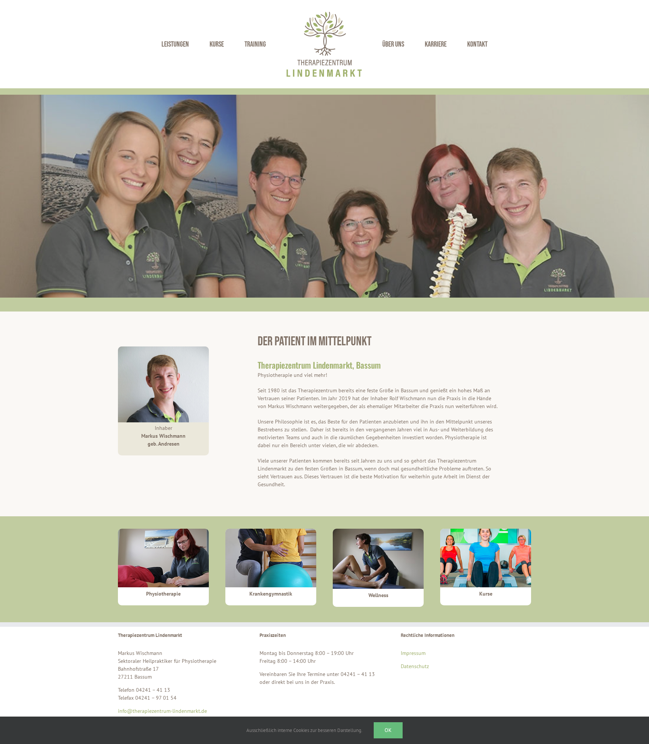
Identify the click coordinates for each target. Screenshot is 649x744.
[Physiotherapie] (163, 531)
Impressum (413, 653)
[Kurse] (485, 531)
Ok (388, 730)
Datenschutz (415, 666)
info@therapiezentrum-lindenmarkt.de (162, 711)
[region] (324, 196)
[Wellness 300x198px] (378, 531)
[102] (270, 531)
